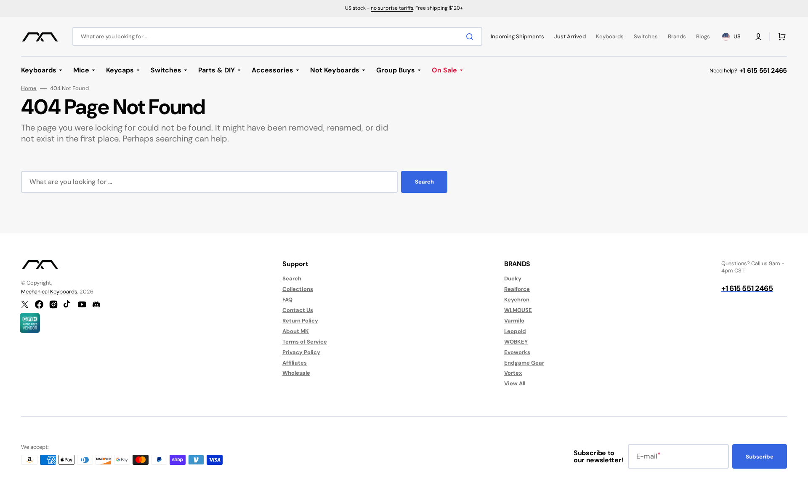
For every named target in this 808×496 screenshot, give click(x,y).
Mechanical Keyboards (49, 291)
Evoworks (517, 352)
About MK (295, 331)
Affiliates (294, 362)
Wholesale (296, 372)
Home (29, 88)
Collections (297, 289)
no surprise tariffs (392, 8)
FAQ (287, 299)
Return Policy (300, 320)
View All (514, 383)
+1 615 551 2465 (763, 70)
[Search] (471, 36)
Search (424, 181)
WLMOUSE (518, 310)
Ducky (512, 278)
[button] (758, 36)
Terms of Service (304, 341)
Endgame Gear (524, 362)
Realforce (517, 289)
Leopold (515, 331)
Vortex (513, 372)
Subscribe (759, 456)
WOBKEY (516, 341)
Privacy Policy (301, 352)
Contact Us (297, 310)
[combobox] (277, 36)
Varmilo (514, 320)
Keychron (516, 299)
